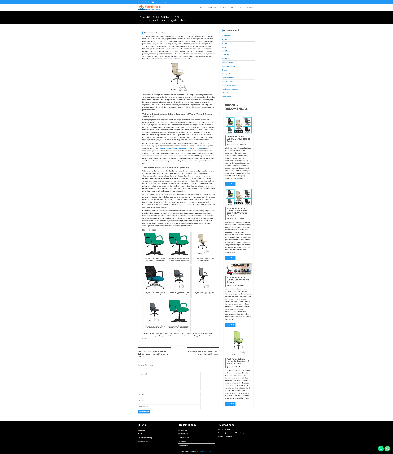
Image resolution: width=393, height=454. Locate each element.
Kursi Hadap (226, 39)
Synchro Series (227, 81)
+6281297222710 (145, 2)
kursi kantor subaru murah (195, 333)
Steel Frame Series (229, 85)
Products (223, 7)
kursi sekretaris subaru (170, 336)
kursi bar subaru (166, 333)
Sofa (224, 47)
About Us (212, 7)
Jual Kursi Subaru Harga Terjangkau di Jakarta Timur (238, 361)
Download (249, 7)
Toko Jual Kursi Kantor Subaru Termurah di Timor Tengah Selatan (180, 148)
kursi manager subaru (155, 336)
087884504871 (183, 445)
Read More (230, 184)
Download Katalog (145, 438)
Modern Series (227, 62)
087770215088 (183, 438)
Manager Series (228, 74)
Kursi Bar (225, 55)
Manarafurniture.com (204, 451)
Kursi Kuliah (226, 59)
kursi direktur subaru (179, 333)
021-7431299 (182, 430)
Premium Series (228, 78)
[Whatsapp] (387, 448)
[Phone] (381, 448)
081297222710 (183, 434)
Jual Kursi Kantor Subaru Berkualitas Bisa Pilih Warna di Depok (237, 211)
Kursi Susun (226, 51)
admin (163, 33)
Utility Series (226, 93)
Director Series (227, 70)
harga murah (156, 333)
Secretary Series (228, 66)
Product (141, 434)
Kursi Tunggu (227, 43)
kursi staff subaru (184, 336)
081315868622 (183, 441)
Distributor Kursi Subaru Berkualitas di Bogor (238, 138)
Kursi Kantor (226, 36)
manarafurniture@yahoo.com (164, 2)
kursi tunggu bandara (198, 336)
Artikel (146, 333)
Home (201, 7)
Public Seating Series (230, 89)
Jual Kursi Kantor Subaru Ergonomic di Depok (238, 279)
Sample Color (235, 7)
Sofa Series (226, 97)
